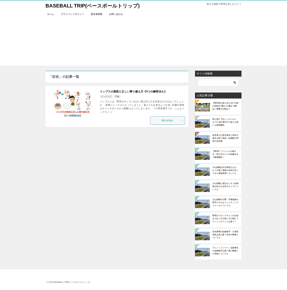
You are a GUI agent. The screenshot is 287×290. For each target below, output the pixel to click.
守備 (117, 96)
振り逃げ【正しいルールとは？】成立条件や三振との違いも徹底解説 (225, 122)
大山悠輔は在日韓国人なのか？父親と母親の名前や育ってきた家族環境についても (225, 170)
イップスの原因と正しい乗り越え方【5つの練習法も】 (133, 91)
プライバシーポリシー (72, 14)
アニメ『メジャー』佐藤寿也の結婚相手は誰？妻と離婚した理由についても (225, 251)
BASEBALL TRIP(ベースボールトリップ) (93, 5)
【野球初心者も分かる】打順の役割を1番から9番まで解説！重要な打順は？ (225, 106)
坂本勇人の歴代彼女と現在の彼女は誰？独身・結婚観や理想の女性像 (225, 138)
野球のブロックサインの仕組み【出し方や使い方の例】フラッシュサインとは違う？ (225, 218)
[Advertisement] (143, 42)
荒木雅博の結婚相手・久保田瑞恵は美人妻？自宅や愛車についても (225, 234)
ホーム (50, 14)
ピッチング (106, 96)
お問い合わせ (116, 14)
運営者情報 (96, 14)
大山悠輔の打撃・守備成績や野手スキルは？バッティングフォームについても (225, 202)
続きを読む (168, 120)
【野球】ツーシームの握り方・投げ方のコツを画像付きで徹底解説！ (225, 154)
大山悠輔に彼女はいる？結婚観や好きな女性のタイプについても (225, 186)
